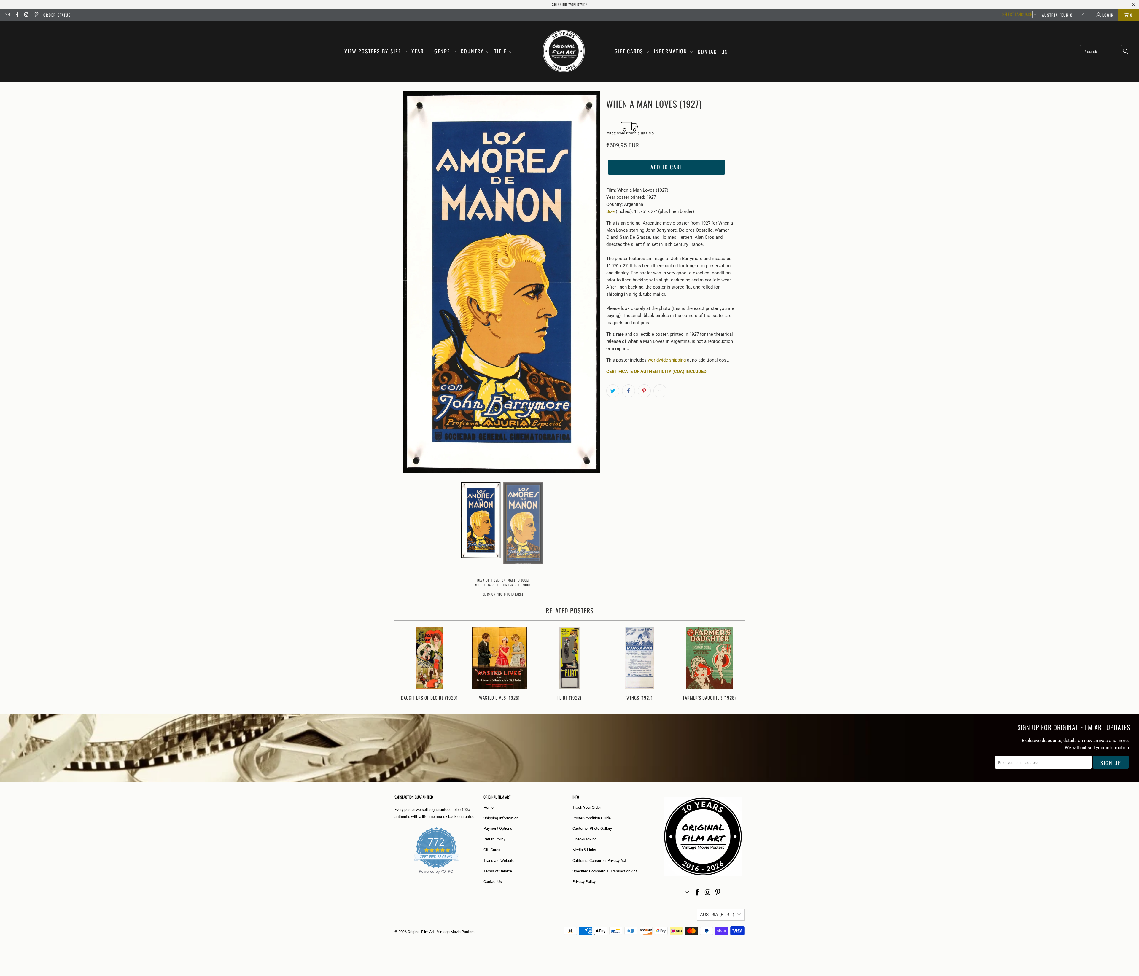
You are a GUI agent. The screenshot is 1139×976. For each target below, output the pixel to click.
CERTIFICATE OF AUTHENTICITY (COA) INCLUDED (656, 371)
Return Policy (494, 839)
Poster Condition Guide (591, 818)
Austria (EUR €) (1059, 15)
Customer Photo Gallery (592, 828)
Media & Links (584, 850)
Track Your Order (586, 807)
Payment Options (497, 828)
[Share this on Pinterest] (644, 390)
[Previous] (403, 664)
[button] (376, 51)
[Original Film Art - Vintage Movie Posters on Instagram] (26, 15)
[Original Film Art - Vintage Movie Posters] (563, 51)
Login (1108, 15)
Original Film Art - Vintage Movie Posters (441, 931)
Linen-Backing (584, 839)
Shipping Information (500, 818)
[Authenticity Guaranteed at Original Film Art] (394, 878)
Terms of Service (497, 871)
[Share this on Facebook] (628, 390)
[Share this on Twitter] (612, 390)
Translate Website (498, 860)
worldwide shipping (667, 360)
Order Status (57, 15)
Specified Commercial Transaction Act (604, 871)
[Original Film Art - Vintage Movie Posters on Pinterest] (36, 15)
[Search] (1125, 51)
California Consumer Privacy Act (599, 860)
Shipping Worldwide (569, 4)
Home (488, 807)
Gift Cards (491, 850)
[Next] (736, 664)
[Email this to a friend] (659, 390)
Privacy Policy (584, 881)
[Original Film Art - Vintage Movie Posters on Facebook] (16, 15)
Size (610, 211)
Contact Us (492, 881)
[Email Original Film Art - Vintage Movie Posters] (7, 15)
